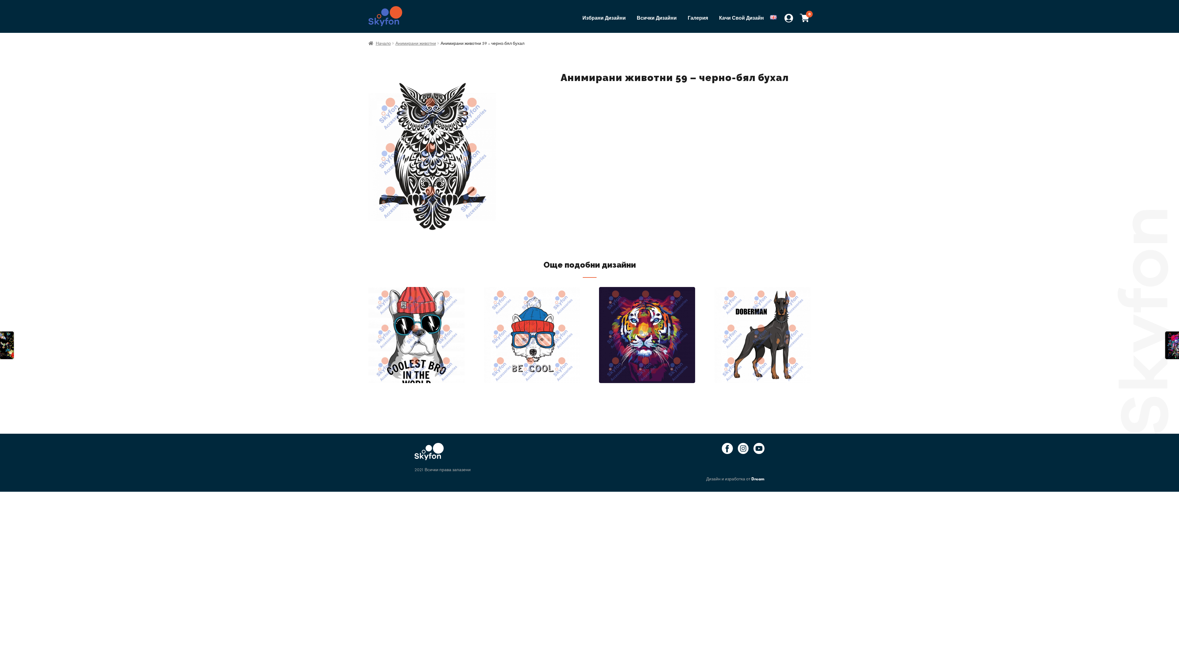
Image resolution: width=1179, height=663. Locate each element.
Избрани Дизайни (604, 18)
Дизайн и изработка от (735, 479)
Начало (383, 43)
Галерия (698, 18)
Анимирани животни (415, 43)
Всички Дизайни (657, 18)
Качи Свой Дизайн (741, 18)
